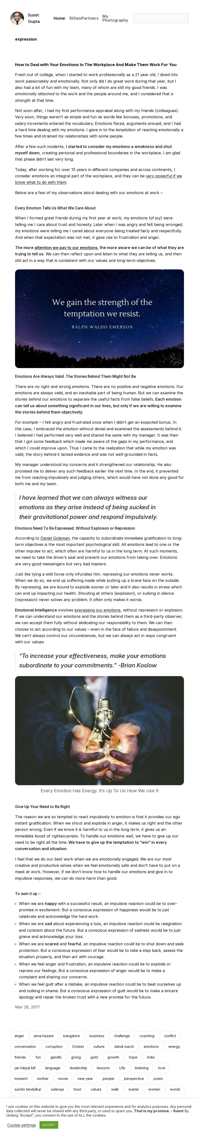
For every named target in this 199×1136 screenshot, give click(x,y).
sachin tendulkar (28, 1089)
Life (122, 1068)
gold (94, 1057)
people (108, 1078)
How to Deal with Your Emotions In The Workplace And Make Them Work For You (95, 64)
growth (113, 1057)
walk (115, 1089)
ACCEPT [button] (48, 1125)
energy (174, 1046)
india (151, 1057)
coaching (147, 1036)
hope (133, 1057)
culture (99, 1046)
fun (38, 1057)
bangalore (71, 1036)
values (96, 1089)
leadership (78, 1068)
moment (21, 1078)
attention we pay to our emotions (66, 247)
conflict (170, 1036)
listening (142, 1068)
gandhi (55, 1057)
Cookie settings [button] (21, 1125)
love (161, 1068)
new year (85, 1078)
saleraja (57, 1089)
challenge (122, 1036)
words (175, 1089)
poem (158, 1078)
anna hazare (44, 1036)
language (52, 1068)
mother (43, 1078)
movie (63, 1078)
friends (20, 1057)
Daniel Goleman (55, 538)
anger (19, 1036)
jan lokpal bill (25, 1068)
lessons (103, 1068)
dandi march (124, 1046)
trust (77, 1089)
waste (133, 1089)
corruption (54, 1046)
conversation (25, 1046)
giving (76, 1057)
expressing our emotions (98, 610)
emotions (151, 1046)
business (97, 1036)
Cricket (78, 1046)
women (154, 1089)
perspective (134, 1078)
